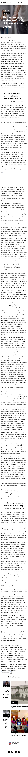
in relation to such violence (13, 111)
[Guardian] (6, 2)
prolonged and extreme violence (17, 63)
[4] (20, 132)
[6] (15, 384)
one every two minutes (7, 50)
